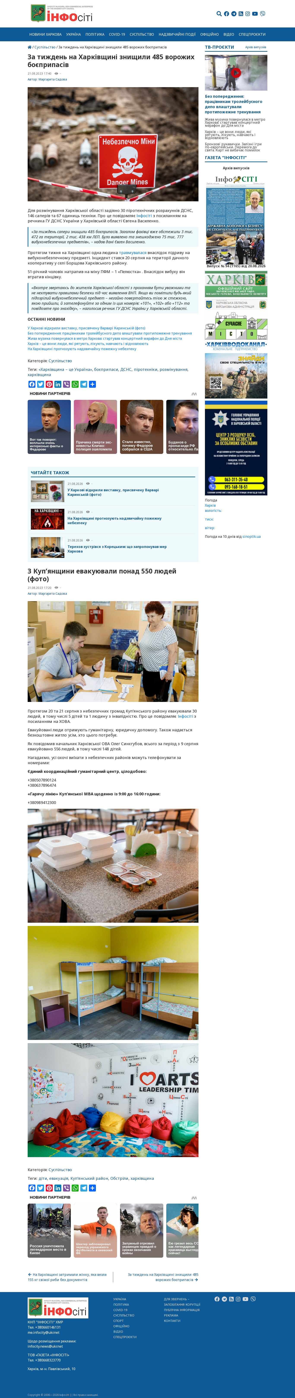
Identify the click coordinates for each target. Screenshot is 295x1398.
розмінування (173, 369)
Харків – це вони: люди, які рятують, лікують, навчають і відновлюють (88, 343)
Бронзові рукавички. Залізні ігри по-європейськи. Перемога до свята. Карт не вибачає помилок (233, 147)
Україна (73, 34)
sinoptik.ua (252, 536)
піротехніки (145, 369)
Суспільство (142, 34)
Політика (95, 34)
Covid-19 (117, 34)
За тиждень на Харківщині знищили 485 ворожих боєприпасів (163, 1277)
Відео (229, 34)
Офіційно (209, 34)
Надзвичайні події (177, 34)
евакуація (58, 1178)
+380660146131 (48, 1327)
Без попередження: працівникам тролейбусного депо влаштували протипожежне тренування (110, 333)
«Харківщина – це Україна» (65, 369)
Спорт (118, 1321)
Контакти (172, 1321)
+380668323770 (48, 1360)
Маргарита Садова (52, 79)
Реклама (171, 1315)
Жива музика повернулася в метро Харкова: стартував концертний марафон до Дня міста (105, 338)
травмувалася (132, 252)
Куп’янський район (89, 1178)
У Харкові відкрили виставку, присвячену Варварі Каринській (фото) (86, 328)
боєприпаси (106, 369)
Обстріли (119, 1178)
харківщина (39, 374)
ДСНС (126, 369)
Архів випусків (255, 47)
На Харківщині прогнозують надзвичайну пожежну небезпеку (82, 348)
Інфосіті (144, 215)
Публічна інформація (182, 1310)
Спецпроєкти (252, 34)
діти (43, 1178)
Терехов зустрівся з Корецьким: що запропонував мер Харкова (117, 549)
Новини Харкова (45, 34)
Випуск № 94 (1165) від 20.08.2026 (236, 265)
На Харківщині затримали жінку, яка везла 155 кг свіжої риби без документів (67, 1277)
